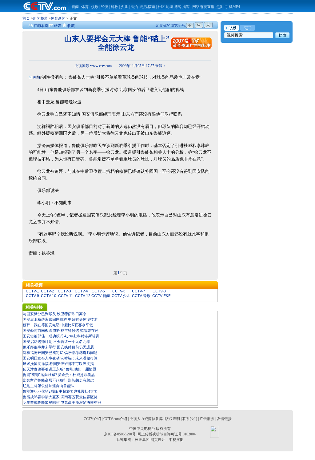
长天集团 (142, 440)
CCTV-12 (82, 296)
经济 (105, 7)
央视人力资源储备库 (146, 419)
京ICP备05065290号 (120, 434)
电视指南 (147, 7)
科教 (115, 7)
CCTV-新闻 (100, 296)
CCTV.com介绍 (115, 419)
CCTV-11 (65, 296)
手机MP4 (232, 7)
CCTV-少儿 (121, 296)
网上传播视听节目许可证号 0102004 (167, 434)
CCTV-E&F (161, 296)
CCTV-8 (159, 291)
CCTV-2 (47, 291)
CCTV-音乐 (141, 296)
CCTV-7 (138, 291)
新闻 (75, 7)
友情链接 (224, 419)
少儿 (124, 7)
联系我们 (189, 419)
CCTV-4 (81, 291)
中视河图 (176, 440)
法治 (134, 7)
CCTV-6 (119, 291)
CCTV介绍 (92, 419)
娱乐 (94, 7)
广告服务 (207, 419)
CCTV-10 (48, 296)
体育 (85, 7)
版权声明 (172, 419)
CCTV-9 (32, 296)
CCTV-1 (32, 291)
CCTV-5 (98, 291)
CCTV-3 (64, 291)
